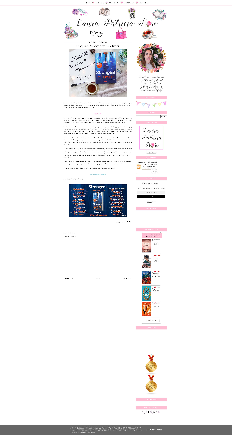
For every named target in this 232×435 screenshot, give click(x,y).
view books (154, 172)
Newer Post (68, 279)
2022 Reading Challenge (147, 162)
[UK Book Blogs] (151, 394)
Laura (145, 164)
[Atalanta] (146, 315)
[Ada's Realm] (146, 300)
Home (98, 279)
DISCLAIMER (144, 2)
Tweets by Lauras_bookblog (151, 403)
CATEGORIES (129, 2)
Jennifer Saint (156, 307)
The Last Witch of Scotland (155, 273)
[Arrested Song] (146, 252)
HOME (88, 2)
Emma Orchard (156, 261)
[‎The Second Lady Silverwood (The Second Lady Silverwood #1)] (146, 268)
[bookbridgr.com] (151, 354)
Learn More (151, 429)
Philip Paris (157, 276)
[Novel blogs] (151, 374)
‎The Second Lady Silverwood (155, 257)
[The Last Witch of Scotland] (146, 284)
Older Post (127, 279)
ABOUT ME (100, 2)
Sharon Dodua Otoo (156, 291)
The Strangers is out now (98, 174)
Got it (159, 429)
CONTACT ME (114, 2)
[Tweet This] (124, 222)
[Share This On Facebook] (122, 222)
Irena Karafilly (156, 244)
